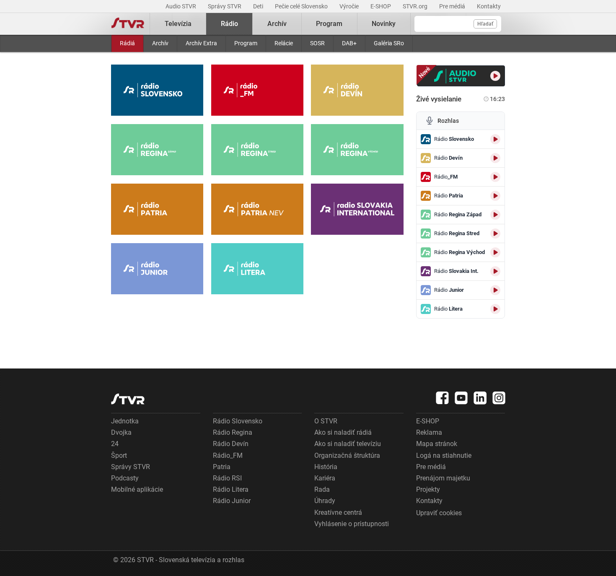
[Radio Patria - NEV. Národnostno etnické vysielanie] (257, 209)
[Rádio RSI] (357, 209)
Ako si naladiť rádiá (343, 432)
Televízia (178, 24)
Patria (221, 467)
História (325, 467)
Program (245, 43)
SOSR (317, 43)
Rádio (229, 24)
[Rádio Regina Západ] (157, 149)
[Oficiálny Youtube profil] (461, 397)
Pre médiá (452, 6)
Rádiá (127, 43)
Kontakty (489, 6)
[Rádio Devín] (357, 90)
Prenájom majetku (443, 478)
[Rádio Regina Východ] (357, 149)
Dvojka (121, 432)
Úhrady (324, 501)
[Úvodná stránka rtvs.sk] (128, 23)
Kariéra (324, 478)
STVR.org (416, 6)
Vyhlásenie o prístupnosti (351, 524)
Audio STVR (181, 6)
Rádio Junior (232, 501)
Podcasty (125, 478)
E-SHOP (381, 6)
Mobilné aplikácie (137, 489)
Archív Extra (201, 43)
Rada (322, 489)
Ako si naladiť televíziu (347, 444)
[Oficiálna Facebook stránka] (442, 397)
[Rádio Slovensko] (157, 90)
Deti (258, 6)
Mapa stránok (436, 444)
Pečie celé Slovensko (302, 6)
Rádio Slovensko (237, 421)
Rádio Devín (230, 444)
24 (115, 444)
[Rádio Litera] (257, 268)
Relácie (283, 43)
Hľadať (485, 24)
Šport (119, 455)
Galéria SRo (389, 43)
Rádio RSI (227, 478)
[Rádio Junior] (157, 268)
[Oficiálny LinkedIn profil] (480, 397)
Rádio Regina (232, 432)
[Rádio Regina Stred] (257, 149)
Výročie (349, 6)
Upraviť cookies (439, 513)
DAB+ (349, 43)
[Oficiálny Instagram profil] (499, 397)
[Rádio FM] (257, 90)
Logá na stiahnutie (443, 455)
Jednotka (125, 421)
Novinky (384, 24)
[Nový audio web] (461, 75)
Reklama (429, 432)
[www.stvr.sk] (128, 399)
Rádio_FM (228, 455)
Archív (160, 43)
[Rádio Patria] (157, 209)
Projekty (428, 489)
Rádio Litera (230, 489)
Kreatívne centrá (338, 512)
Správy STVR (225, 6)
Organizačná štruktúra (347, 455)
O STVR (325, 421)
